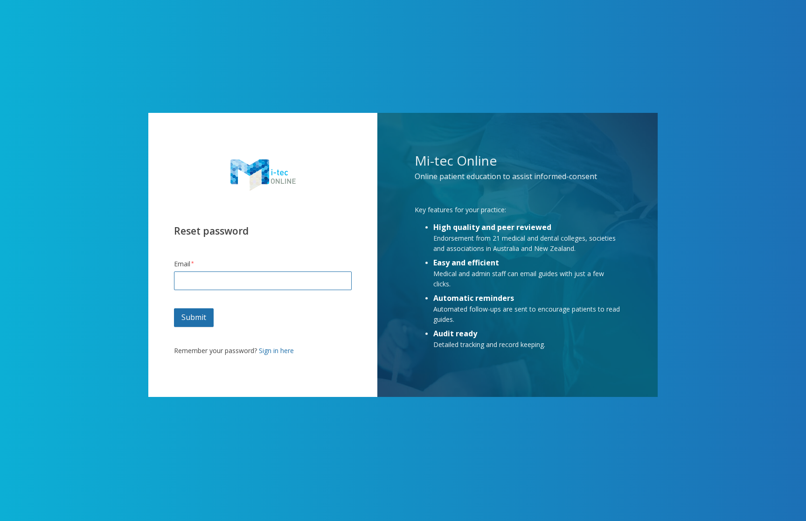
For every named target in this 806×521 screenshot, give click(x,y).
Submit (193, 317)
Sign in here (276, 350)
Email (182, 263)
